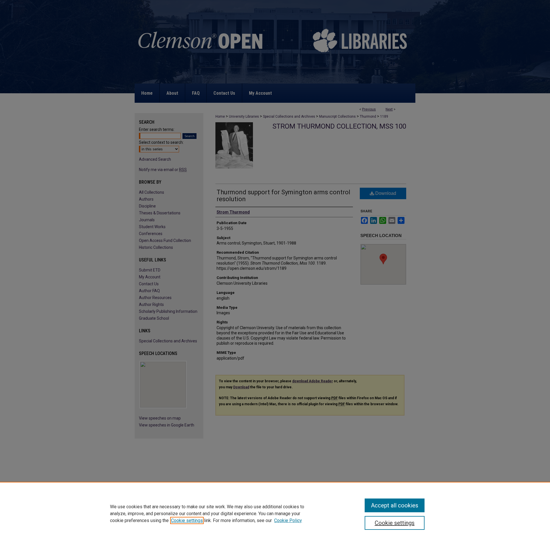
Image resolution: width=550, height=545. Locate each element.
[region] (275, 513)
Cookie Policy (288, 520)
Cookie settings (187, 520)
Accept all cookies (394, 505)
